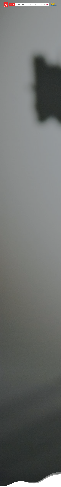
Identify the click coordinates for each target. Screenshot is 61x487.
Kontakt (43, 4)
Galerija (36, 4)
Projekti (24, 4)
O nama (18, 4)
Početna (12, 4)
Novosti (30, 4)
